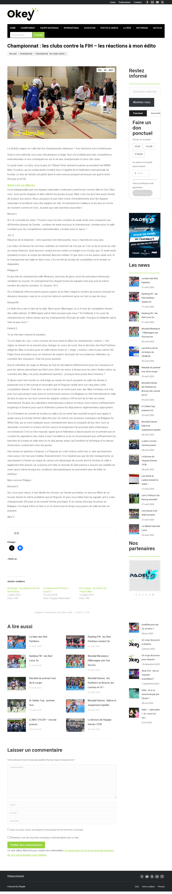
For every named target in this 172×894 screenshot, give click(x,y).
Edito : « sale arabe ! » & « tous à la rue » (151, 713)
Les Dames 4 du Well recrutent (149, 513)
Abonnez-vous (141, 102)
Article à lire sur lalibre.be (21, 185)
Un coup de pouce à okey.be (151, 642)
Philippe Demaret (15, 876)
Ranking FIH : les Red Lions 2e (40, 658)
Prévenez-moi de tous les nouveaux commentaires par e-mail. (44, 837)
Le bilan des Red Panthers (38, 639)
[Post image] (16, 642)
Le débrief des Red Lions (151, 528)
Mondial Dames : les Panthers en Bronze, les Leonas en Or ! (101, 683)
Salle (70, 612)
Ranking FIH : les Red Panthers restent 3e (99, 639)
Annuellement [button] (158, 113)
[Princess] (151, 590)
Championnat (50, 612)
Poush (22, 886)
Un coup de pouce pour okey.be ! (151, 657)
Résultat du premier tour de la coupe (42, 680)
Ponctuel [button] (138, 113)
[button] (136, 595)
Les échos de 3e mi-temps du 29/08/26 (150, 352)
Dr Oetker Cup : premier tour (42, 703)
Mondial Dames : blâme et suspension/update (102, 703)
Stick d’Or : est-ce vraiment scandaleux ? (150, 675)
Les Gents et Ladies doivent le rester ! (150, 480)
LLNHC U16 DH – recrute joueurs (42, 722)
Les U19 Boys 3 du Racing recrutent (151, 497)
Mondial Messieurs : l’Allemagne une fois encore (99, 660)
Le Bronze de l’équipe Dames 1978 (99, 722)
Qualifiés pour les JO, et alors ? (150, 626)
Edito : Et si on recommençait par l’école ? (150, 694)
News (64, 612)
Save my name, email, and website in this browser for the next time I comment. (47, 830)
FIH (59, 612)
